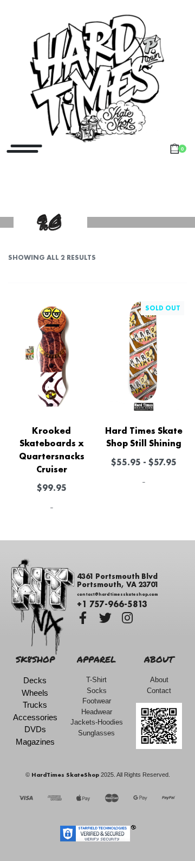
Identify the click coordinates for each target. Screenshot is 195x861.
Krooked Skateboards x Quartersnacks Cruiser (51, 450)
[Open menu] (24, 148)
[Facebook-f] (83, 618)
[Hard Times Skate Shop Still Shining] (143, 356)
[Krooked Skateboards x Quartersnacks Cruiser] (51, 356)
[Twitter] (105, 618)
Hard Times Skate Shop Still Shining (144, 437)
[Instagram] (127, 618)
